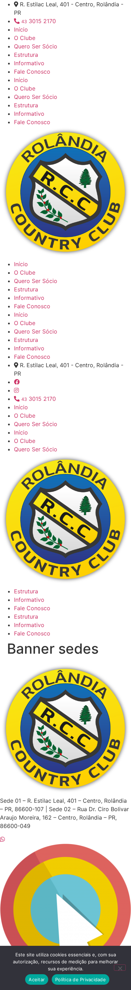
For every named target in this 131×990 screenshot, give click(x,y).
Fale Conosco (32, 71)
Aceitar (37, 979)
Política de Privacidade (80, 979)
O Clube (24, 37)
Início (21, 29)
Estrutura (26, 54)
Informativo (29, 63)
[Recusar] (120, 967)
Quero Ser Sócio (35, 46)
